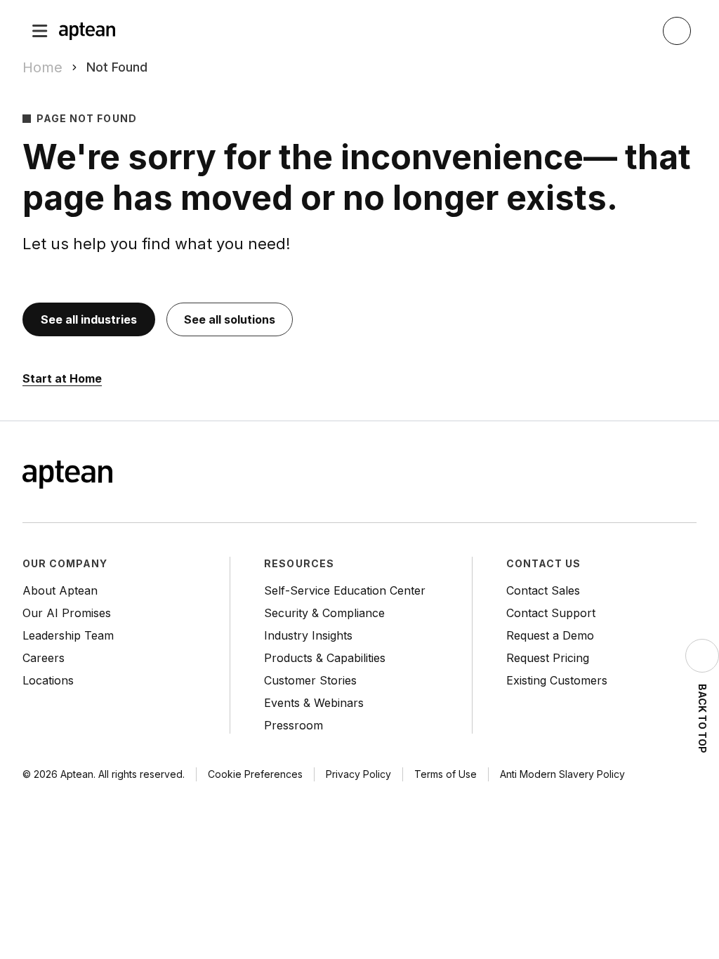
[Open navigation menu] (40, 31)
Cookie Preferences (255, 774)
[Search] (677, 31)
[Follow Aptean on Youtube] (688, 476)
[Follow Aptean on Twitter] (632, 476)
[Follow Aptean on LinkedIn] (660, 476)
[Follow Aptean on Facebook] (603, 476)
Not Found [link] (116, 67)
